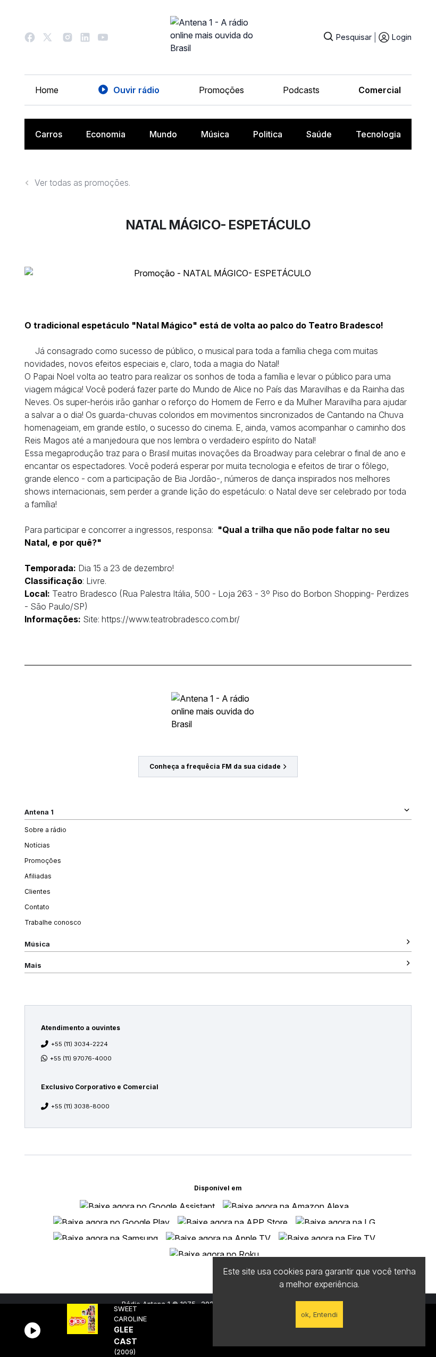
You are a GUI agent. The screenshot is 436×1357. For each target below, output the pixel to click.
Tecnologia (378, 134)
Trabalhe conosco (52, 922)
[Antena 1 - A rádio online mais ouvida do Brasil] (218, 37)
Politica (267, 134)
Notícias (37, 845)
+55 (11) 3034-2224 (79, 1044)
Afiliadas (38, 876)
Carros (48, 134)
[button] (29, 37)
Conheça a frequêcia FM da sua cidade (215, 766)
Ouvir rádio (136, 90)
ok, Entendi (319, 1314)
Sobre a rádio (45, 830)
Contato (36, 907)
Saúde (319, 134)
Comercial (379, 90)
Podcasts (301, 90)
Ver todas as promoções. (82, 182)
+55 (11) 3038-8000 (80, 1106)
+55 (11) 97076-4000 (81, 1058)
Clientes (37, 891)
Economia (105, 134)
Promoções (221, 90)
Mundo (163, 134)
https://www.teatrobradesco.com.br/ (169, 619)
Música (215, 134)
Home (46, 90)
